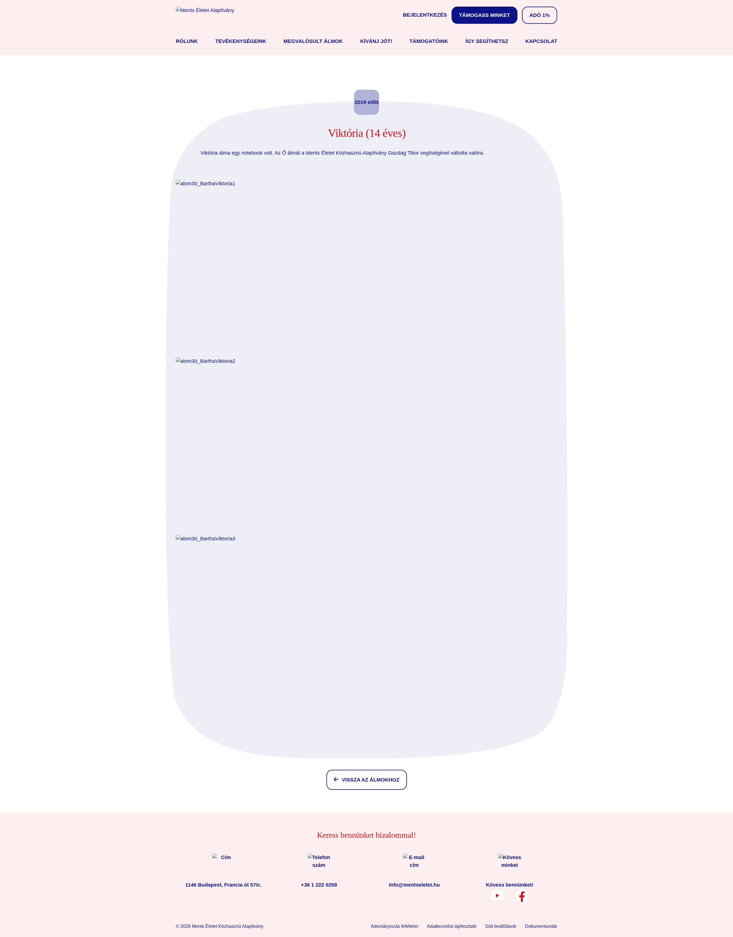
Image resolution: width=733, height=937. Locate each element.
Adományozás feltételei (394, 926)
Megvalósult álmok (313, 41)
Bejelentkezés (425, 15)
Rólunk (187, 41)
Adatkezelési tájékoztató (451, 926)
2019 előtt (367, 102)
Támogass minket (484, 15)
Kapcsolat (541, 41)
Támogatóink (428, 41)
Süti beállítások (500, 926)
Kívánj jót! (376, 41)
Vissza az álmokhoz (370, 780)
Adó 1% (539, 15)
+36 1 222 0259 (319, 885)
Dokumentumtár (541, 926)
